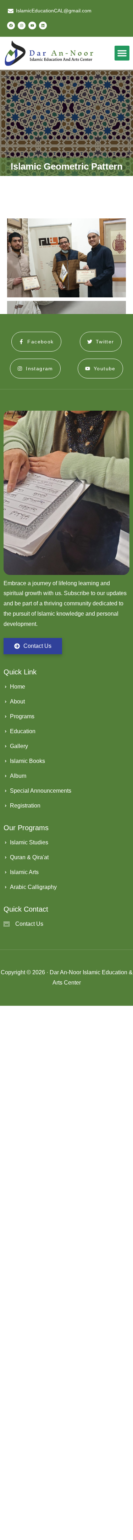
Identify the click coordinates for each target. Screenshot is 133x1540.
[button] (122, 53)
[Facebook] (11, 25)
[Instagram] (22, 25)
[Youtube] (32, 25)
